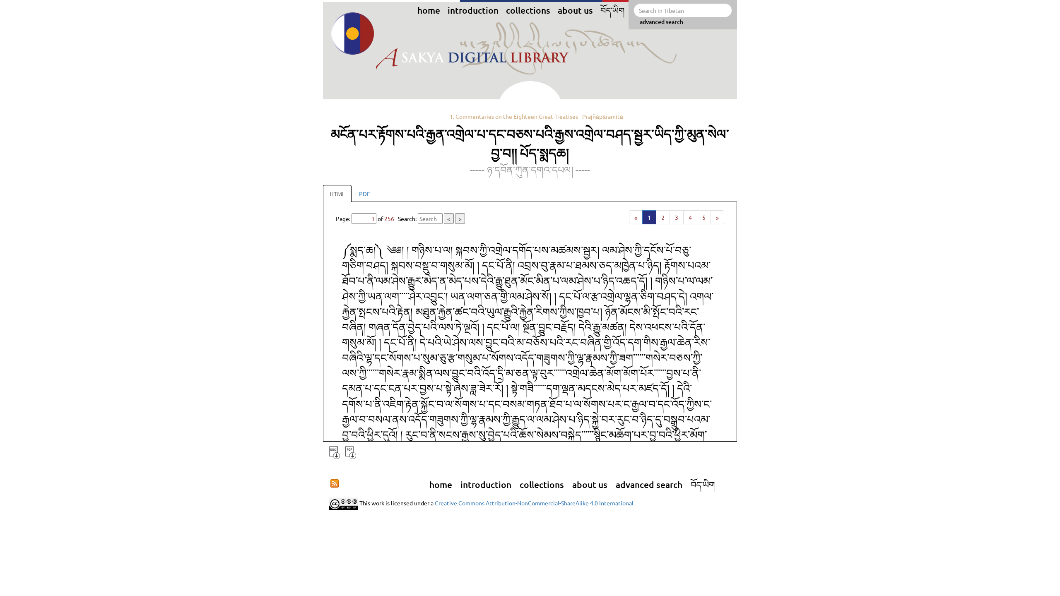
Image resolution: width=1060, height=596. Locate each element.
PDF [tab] (364, 193)
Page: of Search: (399, 218)
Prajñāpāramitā (602, 116)
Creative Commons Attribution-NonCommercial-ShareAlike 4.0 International (534, 502)
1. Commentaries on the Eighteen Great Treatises (514, 116)
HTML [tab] (337, 193)
